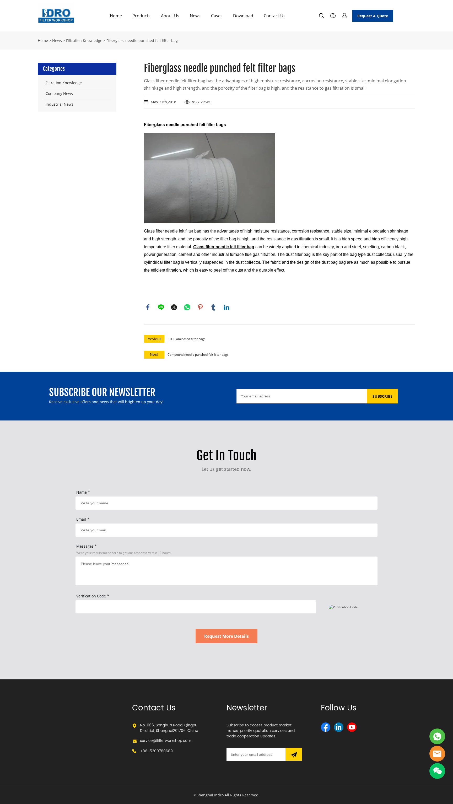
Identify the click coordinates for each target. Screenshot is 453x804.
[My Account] (344, 16)
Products (141, 16)
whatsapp (187, 307)
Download (243, 16)
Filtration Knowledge (84, 40)
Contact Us (274, 16)
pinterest (200, 307)
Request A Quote (372, 15)
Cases (217, 16)
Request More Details (226, 636)
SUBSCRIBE (382, 396)
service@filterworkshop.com (165, 740)
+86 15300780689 (156, 751)
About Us (170, 16)
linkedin (226, 307)
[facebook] (325, 727)
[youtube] (352, 727)
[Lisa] (437, 736)
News (195, 16)
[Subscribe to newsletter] (293, 754)
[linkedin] (338, 727)
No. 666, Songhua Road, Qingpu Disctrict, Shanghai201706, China (169, 727)
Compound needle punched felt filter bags (198, 354)
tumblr (213, 307)
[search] (321, 16)
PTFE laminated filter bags (187, 339)
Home (116, 16)
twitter (174, 307)
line (161, 307)
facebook (148, 307)
